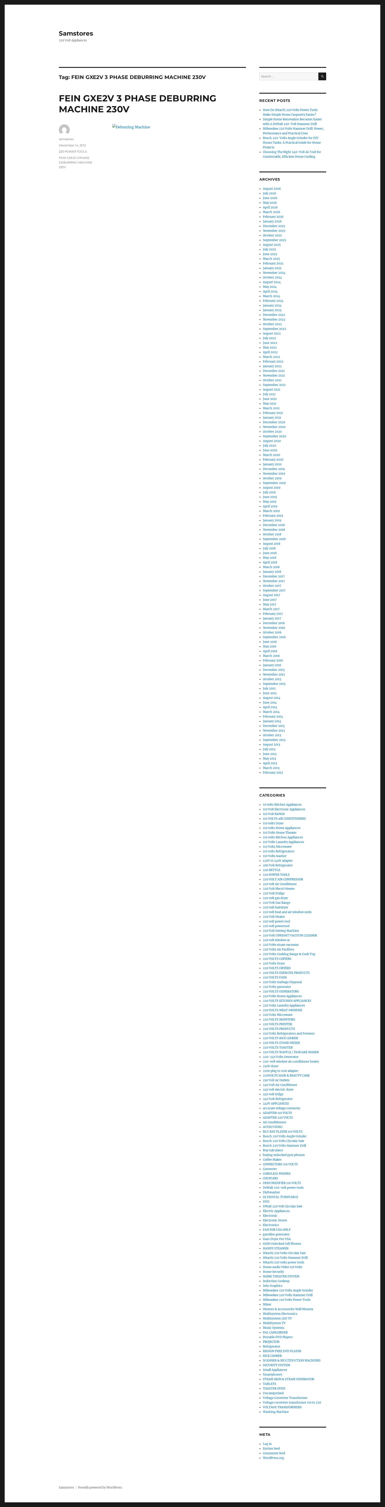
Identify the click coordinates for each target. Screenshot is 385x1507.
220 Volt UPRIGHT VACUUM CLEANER (290, 935)
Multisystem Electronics (280, 1314)
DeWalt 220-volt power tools (283, 1188)
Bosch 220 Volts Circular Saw (283, 1141)
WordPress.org (273, 1458)
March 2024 (271, 296)
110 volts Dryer (273, 823)
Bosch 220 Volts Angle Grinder (285, 1136)
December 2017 (274, 576)
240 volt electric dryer (278, 1089)
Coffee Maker (272, 1160)
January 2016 (272, 665)
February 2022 (273, 361)
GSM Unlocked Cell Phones (282, 1244)
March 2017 (271, 609)
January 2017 (272, 618)
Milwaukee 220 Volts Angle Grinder (288, 1290)
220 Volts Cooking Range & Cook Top (289, 954)
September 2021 (274, 385)
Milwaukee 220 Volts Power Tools (287, 1300)
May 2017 (269, 604)
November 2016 (274, 628)
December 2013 (274, 726)
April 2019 (270, 506)
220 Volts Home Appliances (282, 996)
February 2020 (273, 460)
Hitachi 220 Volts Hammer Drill (285, 1258)
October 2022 (272, 324)
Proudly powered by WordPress (100, 1487)
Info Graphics (273, 1286)
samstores (66, 139)
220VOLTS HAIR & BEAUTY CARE (286, 1075)
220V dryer (271, 1066)
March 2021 (271, 408)
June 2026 (270, 198)
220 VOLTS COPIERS (277, 959)
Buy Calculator (273, 1150)
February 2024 (273, 301)
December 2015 (274, 670)
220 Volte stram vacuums (281, 945)
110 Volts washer (275, 856)
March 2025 (271, 259)
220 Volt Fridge (274, 893)
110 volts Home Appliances (282, 828)
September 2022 (274, 329)
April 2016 (270, 651)
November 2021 (274, 375)
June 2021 (270, 399)
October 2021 (272, 380)
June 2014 (270, 702)
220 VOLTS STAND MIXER (281, 1043)
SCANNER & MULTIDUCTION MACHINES (292, 1360)
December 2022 (274, 315)
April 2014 (270, 707)
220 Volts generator (277, 987)
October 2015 (272, 679)
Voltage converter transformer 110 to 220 (292, 1402)
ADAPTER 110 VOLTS (277, 1113)
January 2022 (272, 366)
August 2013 (271, 744)
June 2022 (270, 343)
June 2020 (270, 450)
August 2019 (272, 488)
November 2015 (274, 674)
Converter (270, 1169)
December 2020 (274, 422)
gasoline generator (276, 1234)
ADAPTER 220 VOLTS (278, 1118)
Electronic (270, 1216)
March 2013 (271, 768)
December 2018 (274, 525)
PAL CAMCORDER (275, 1332)
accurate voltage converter (281, 1108)
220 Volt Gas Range (276, 903)
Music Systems (273, 1328)
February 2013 (273, 773)
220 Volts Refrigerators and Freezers (289, 1033)
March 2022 (271, 357)
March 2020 (271, 455)
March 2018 (271, 567)
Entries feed (271, 1449)
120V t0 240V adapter (278, 861)
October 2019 (272, 478)
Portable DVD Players (278, 1337)
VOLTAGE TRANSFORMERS (282, 1407)
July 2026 (269, 193)
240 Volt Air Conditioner (280, 1085)
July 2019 (269, 492)
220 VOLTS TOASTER (278, 1047)
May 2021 (269, 403)
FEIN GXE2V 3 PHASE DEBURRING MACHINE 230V (75, 162)
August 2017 (271, 595)
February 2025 (273, 263)
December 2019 (274, 469)
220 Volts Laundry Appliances (284, 1005)
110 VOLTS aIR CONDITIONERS (284, 819)
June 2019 (270, 497)
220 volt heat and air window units (287, 912)
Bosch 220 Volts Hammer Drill (284, 1146)
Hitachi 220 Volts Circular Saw (284, 1253)
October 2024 (272, 277)
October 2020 (272, 432)
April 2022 (270, 352)
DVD (266, 1202)
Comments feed (274, 1453)
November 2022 (274, 319)
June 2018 (270, 553)
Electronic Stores (275, 1220)
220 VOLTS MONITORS (279, 1019)
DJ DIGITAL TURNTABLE (280, 1197)
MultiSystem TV (274, 1323)
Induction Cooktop (276, 1281)
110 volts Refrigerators (279, 851)
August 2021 (271, 389)
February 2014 (273, 716)
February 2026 (273, 217)
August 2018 (271, 544)
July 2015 (269, 688)
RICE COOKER (272, 1356)
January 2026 (272, 221)
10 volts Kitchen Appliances (282, 805)
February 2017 (273, 614)
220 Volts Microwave (278, 1015)
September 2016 (274, 637)
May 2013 (269, 759)
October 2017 (272, 586)
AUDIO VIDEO (272, 1127)
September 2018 (274, 539)
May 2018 (269, 558)
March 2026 (271, 212)
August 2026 (272, 189)
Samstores (76, 33)
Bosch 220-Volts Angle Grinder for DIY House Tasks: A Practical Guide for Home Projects (292, 142)
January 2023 (272, 310)
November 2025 (274, 231)
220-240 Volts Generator (281, 1057)
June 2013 (269, 754)
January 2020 (272, 464)
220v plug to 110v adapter (280, 1071)
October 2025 (272, 235)
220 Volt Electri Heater (279, 889)
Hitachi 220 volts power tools (283, 1262)
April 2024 (270, 291)
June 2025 (270, 254)
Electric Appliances (276, 1211)
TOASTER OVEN (274, 1388)
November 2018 (274, 530)
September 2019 (274, 483)
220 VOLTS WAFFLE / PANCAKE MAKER (291, 1052)
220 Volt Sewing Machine (281, 931)
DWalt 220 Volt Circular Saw (282, 1206)
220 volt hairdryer (275, 907)
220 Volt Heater (274, 917)
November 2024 (274, 273)
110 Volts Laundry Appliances (283, 842)
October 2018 (272, 534)
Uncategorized (273, 1393)
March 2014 (271, 712)
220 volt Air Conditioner (280, 884)
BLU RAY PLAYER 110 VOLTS (283, 1132)
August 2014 (271, 698)
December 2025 (274, 226)
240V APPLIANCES (276, 1104)
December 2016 (274, 623)
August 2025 (272, 245)
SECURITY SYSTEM (276, 1365)
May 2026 (270, 203)
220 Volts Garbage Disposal (282, 982)
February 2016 (273, 660)
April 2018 (270, 562)
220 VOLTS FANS (275, 977)
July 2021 (269, 394)
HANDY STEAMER (276, 1248)
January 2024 (272, 305)
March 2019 (271, 511)
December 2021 (274, 371)
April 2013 (270, 763)
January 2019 (272, 520)
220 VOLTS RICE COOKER (280, 1038)
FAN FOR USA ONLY (277, 1230)
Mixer (267, 1304)
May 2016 (269, 646)
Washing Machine (276, 1412)
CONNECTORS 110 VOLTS (280, 1164)
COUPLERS (270, 1178)
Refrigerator (271, 1346)
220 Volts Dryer (274, 963)
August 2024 (272, 282)
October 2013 (272, 735)
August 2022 (272, 333)
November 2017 (274, 581)
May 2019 (269, 502)
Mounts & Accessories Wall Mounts (288, 1309)
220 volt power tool (276, 921)
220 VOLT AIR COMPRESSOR (283, 879)
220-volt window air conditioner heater (291, 1061)
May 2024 (270, 287)
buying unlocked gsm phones (284, 1155)
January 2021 (272, 418)
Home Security (273, 1272)
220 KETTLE (271, 870)
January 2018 (272, 572)
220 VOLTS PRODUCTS (279, 1029)
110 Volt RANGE (274, 814)
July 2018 (269, 548)
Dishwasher (271, 1192)
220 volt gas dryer (275, 898)
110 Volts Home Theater (280, 833)
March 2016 (271, 656)
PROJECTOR (271, 1342)
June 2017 (270, 600)
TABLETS (269, 1384)
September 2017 (274, 590)
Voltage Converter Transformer (285, 1398)
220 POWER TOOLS (73, 151)
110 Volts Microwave (277, 847)
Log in (267, 1444)
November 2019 (274, 474)
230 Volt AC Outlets (276, 1080)
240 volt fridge (273, 1094)
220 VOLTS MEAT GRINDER (282, 1010)
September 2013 (274, 740)
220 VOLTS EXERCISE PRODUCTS (286, 973)
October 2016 (272, 632)
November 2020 (274, 427)
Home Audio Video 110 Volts (282, 1267)
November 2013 (274, 730)
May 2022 (270, 347)
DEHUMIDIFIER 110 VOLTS (282, 1183)
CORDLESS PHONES (277, 1174)
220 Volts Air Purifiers (278, 949)
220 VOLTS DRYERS (277, 968)
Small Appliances (275, 1370)
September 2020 (274, 436)
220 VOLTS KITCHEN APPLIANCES (287, 1001)
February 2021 (273, 413)
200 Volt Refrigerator (278, 865)
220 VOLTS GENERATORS (281, 991)
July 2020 (269, 446)
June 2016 (270, 642)
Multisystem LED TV (277, 1318)
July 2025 (269, 249)
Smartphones (272, 1374)
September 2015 (274, 684)
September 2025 (274, 240)
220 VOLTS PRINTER (277, 1024)
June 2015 (270, 693)
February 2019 (273, 516)
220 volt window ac (276, 940)
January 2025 (272, 268)
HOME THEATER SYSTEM (281, 1276)
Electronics (271, 1225)
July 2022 (269, 338)
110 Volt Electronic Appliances (284, 809)
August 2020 (272, 441)
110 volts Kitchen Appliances (283, 837)
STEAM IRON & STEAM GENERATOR (288, 1379)
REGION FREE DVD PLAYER (282, 1351)
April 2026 (270, 207)
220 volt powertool (276, 926)
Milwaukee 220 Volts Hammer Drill (288, 1295)
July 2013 (269, 749)
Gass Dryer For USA (277, 1239)
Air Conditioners (274, 1122)
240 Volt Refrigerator (278, 1099)
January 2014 (272, 721)
